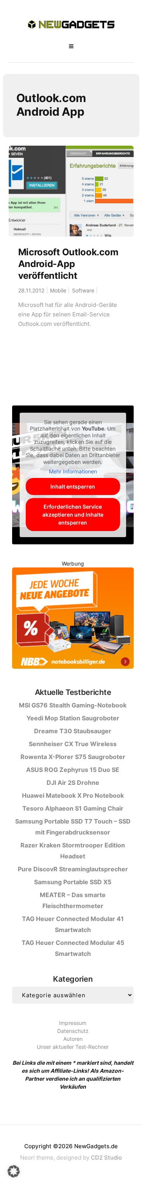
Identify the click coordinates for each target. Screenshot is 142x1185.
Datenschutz (73, 1031)
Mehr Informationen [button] (73, 471)
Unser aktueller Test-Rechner (73, 1047)
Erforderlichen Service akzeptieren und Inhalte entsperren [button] (72, 514)
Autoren (73, 1039)
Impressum (72, 1023)
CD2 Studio (106, 1157)
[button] (13, 1171)
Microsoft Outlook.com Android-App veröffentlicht (68, 264)
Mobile (58, 290)
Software (83, 290)
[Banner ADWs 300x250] (72, 619)
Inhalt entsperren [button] (72, 486)
